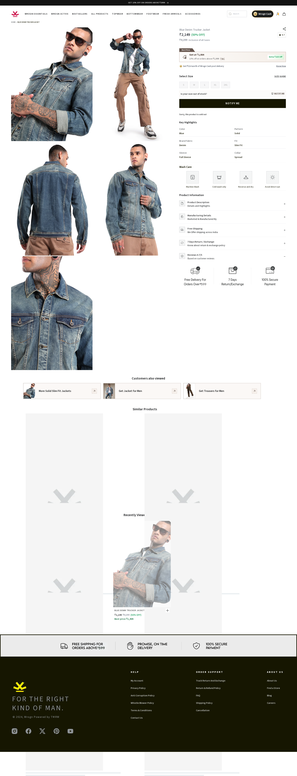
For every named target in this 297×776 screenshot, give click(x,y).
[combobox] (239, 14)
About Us (272, 680)
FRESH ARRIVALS (172, 13)
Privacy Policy (138, 688)
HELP (135, 672)
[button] (277, 93)
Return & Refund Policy (208, 688)
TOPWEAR (117, 13)
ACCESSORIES (192, 13)
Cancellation (203, 710)
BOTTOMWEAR (135, 13)
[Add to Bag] (168, 610)
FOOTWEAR (152, 13)
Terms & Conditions (141, 710)
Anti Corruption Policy (143, 695)
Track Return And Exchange (210, 680)
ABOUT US (275, 672)
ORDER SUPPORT (209, 672)
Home (13, 22)
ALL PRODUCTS (99, 13)
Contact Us (137, 718)
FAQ (198, 695)
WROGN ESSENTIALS (36, 13)
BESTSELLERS (79, 13)
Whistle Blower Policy (142, 703)
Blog (269, 695)
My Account (137, 680)
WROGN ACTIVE (59, 13)
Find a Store (273, 688)
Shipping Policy (204, 703)
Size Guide (280, 76)
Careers (271, 703)
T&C (222, 59)
